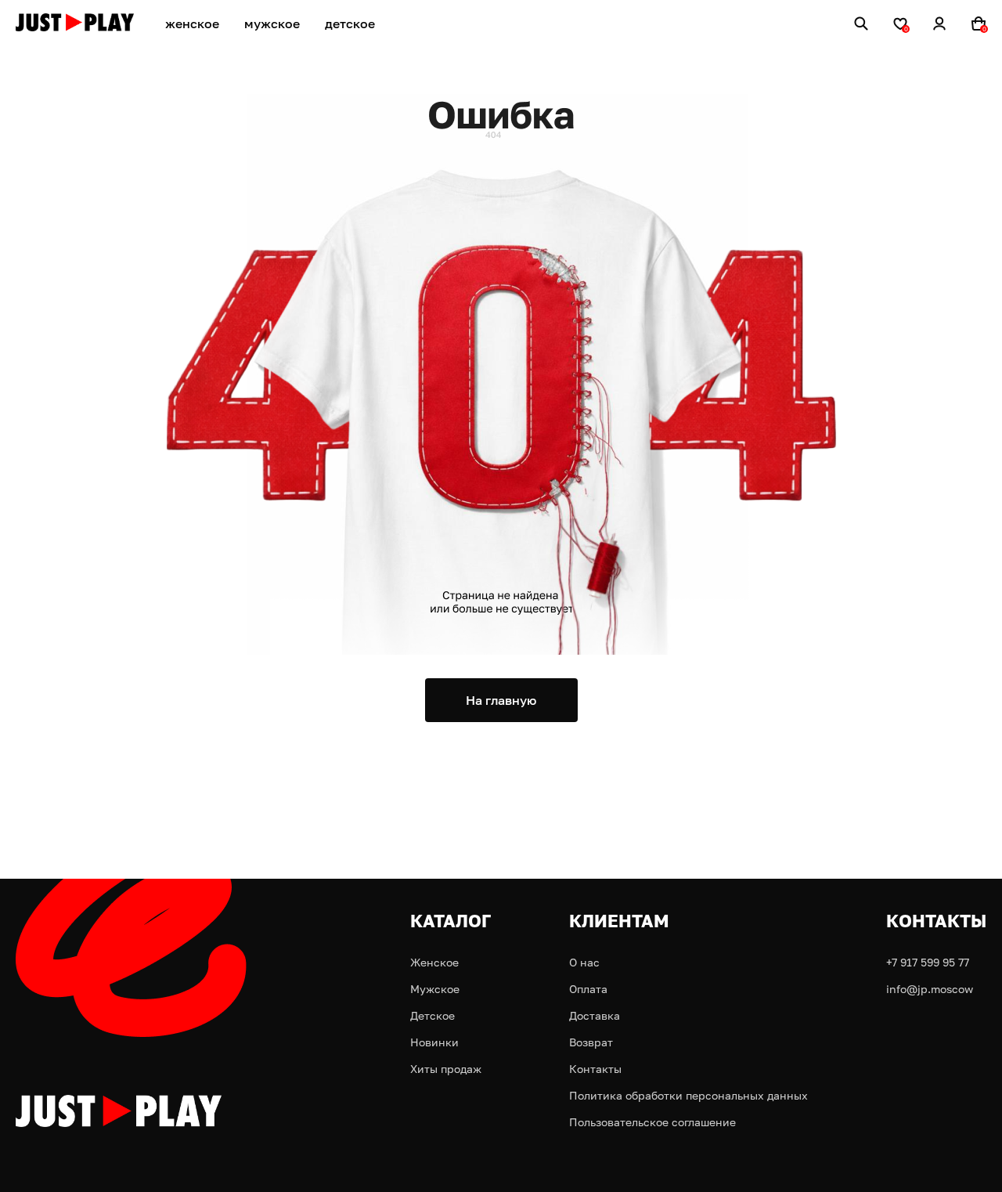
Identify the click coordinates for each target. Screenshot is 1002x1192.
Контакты (595, 1068)
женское (192, 23)
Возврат (591, 1042)
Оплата (588, 988)
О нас (584, 962)
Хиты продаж (445, 1068)
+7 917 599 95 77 (927, 962)
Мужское (435, 988)
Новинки (434, 1042)
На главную (501, 700)
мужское (272, 23)
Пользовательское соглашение (652, 1122)
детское (350, 23)
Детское (432, 1015)
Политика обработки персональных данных (688, 1095)
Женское (434, 962)
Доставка (594, 1015)
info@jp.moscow (929, 988)
